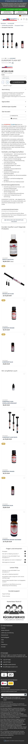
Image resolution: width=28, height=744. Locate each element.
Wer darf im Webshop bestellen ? (13, 553)
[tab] (10, 210)
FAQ (2, 642)
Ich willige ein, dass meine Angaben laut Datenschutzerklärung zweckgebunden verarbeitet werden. (14, 698)
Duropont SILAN (7, 362)
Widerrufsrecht (5, 630)
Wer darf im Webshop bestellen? (10, 574)
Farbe (3, 74)
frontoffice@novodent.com (10, 666)
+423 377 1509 (6, 662)
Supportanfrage (6, 593)
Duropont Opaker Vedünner (11, 539)
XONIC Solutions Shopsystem (17, 740)
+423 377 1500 (7, 659)
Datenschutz (4, 635)
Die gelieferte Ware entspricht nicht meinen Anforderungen (13, 577)
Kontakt (3, 646)
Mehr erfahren (22, 6)
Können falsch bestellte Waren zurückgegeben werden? (13, 581)
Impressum (4, 644)
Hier (19, 732)
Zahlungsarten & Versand (13, 562)
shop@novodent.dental (9, 664)
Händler (3, 628)
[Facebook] (13, 63)
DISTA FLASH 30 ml (8, 259)
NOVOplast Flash (8, 293)
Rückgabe (13, 551)
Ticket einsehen (6, 596)
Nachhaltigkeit (5, 637)
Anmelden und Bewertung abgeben (14, 220)
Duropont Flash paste (9, 437)
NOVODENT (13, 58)
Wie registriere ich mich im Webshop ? (13, 559)
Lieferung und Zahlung (7, 632)
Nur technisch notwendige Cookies (7, 12)
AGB (2, 639)
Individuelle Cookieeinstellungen (21, 12)
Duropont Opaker (8, 328)
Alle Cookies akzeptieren (14, 9)
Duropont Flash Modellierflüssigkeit (9, 402)
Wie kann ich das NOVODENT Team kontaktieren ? (13, 557)
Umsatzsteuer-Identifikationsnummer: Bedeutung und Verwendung (11, 585)
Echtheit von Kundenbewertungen (10, 211)
